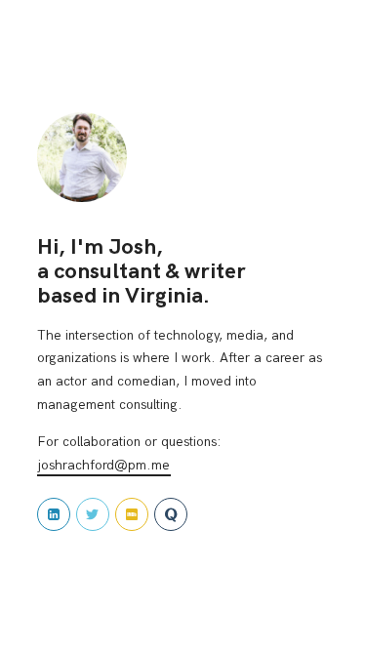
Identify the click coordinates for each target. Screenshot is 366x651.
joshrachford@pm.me (104, 465)
